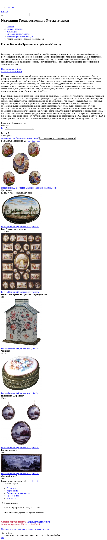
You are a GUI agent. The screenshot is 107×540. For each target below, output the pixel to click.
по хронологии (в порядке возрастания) (20, 138)
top (2, 537)
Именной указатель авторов (20, 36)
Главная (10, 7)
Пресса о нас (13, 496)
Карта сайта (12, 491)
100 (33, 141)
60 (29, 141)
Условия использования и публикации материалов (25, 529)
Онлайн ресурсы (15, 29)
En (6, 12)
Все (3, 128)
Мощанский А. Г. (9, 188)
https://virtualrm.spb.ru (38, 522)
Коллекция (12, 31)
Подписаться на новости (18, 493)
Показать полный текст (12, 69)
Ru (2, 12)
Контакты (11, 498)
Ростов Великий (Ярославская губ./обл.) (38, 188)
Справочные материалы (18, 34)
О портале (11, 488)
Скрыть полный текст (11, 71)
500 (38, 141)
